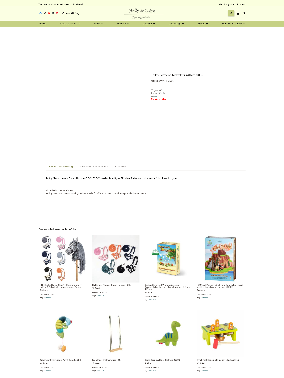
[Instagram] (45, 13)
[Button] (231, 13)
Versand (158, 96)
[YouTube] (49, 13)
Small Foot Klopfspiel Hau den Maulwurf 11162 (218, 360)
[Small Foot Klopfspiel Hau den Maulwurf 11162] (220, 334)
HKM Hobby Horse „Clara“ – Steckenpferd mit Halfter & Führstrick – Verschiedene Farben (61, 286)
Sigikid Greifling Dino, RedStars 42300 (162, 360)
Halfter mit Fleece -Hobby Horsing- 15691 (111, 285)
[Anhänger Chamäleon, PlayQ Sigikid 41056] (63, 334)
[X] (53, 13)
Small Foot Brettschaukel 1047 (106, 360)
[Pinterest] (57, 13)
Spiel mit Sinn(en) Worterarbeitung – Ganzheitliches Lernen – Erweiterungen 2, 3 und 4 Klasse (167, 287)
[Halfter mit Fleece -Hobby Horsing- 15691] (116, 259)
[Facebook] (40, 13)
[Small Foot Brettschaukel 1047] (116, 334)
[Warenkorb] (237, 13)
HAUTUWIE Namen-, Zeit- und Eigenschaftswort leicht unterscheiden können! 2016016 (220, 286)
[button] (244, 13)
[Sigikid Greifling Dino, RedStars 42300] (168, 334)
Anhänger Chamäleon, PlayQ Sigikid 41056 (60, 360)
